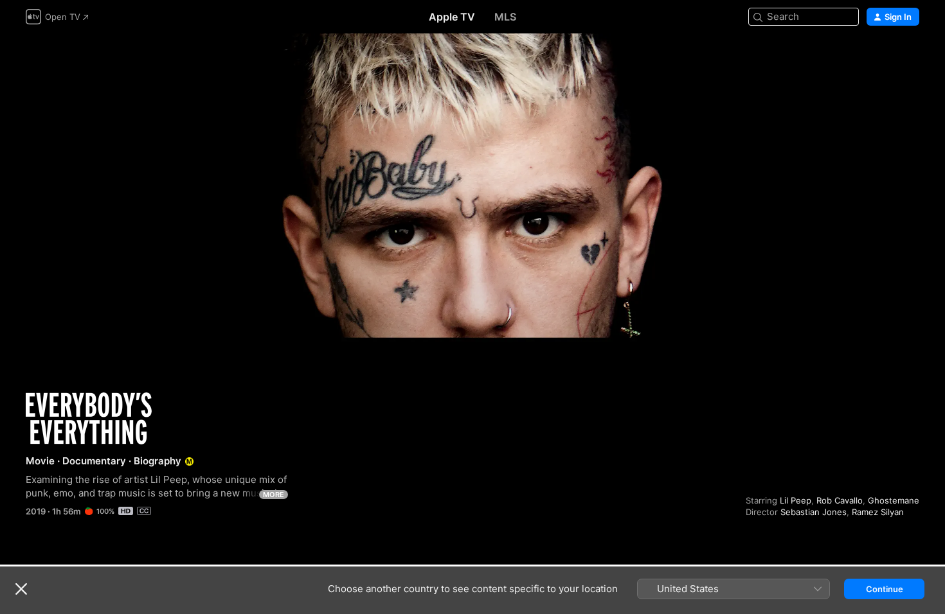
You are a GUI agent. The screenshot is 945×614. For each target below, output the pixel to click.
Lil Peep (795, 500)
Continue (884, 589)
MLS (505, 16)
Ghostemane (893, 500)
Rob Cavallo (839, 500)
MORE (273, 494)
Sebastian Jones (813, 512)
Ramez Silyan (878, 512)
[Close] (21, 589)
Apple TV (452, 16)
